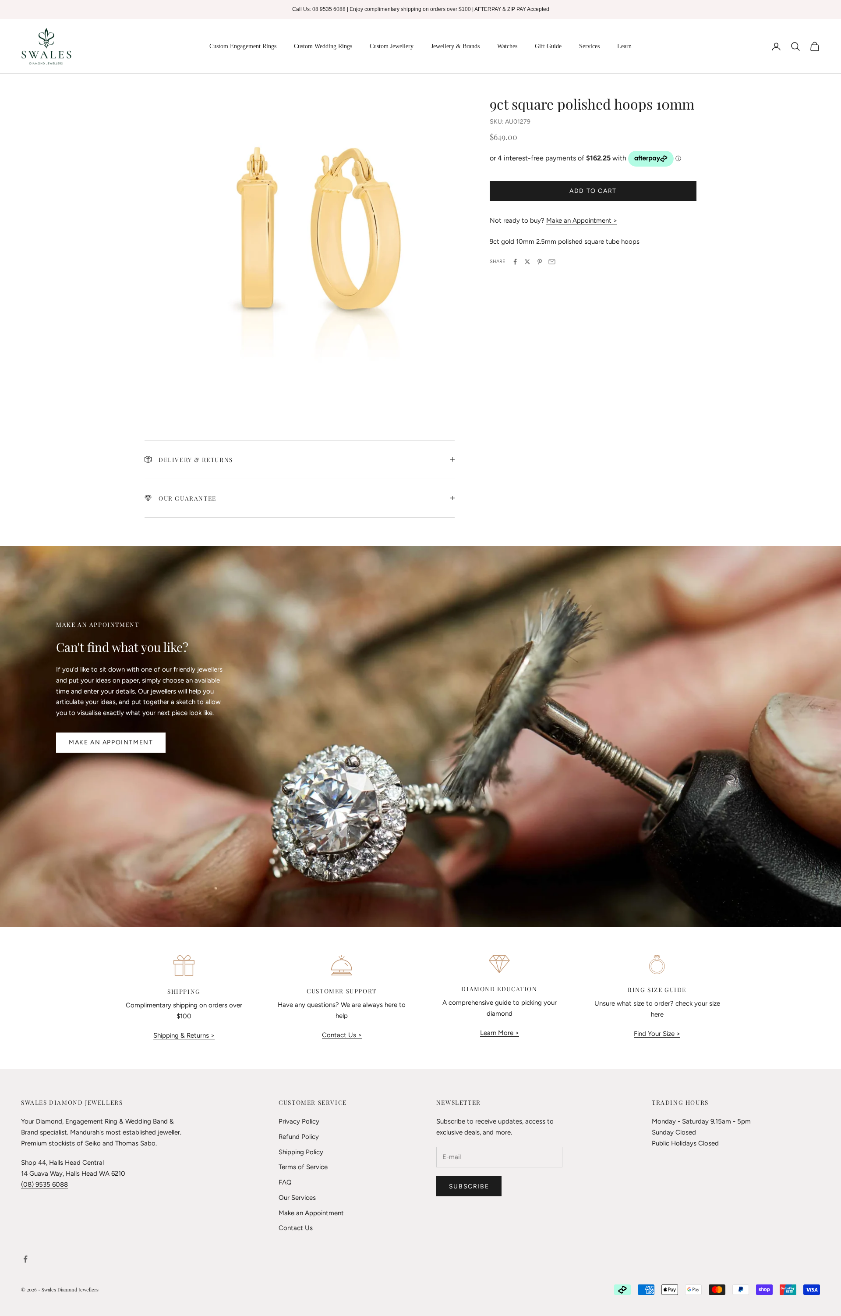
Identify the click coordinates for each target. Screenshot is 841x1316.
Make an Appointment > (581, 220)
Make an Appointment (111, 742)
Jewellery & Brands (455, 46)
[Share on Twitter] (527, 261)
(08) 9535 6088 (44, 1184)
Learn (624, 46)
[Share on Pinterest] (539, 261)
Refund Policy (299, 1137)
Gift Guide (548, 46)
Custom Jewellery (391, 46)
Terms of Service (303, 1167)
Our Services (297, 1198)
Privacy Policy (299, 1121)
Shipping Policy (301, 1152)
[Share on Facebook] (515, 261)
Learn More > (499, 1033)
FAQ (285, 1182)
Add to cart (593, 191)
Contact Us (296, 1228)
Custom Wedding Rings (323, 46)
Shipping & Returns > (184, 1035)
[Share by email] (551, 261)
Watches (507, 46)
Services (589, 46)
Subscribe (469, 1186)
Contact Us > (342, 1035)
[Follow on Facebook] (25, 1259)
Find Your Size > (657, 1034)
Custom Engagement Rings (242, 46)
